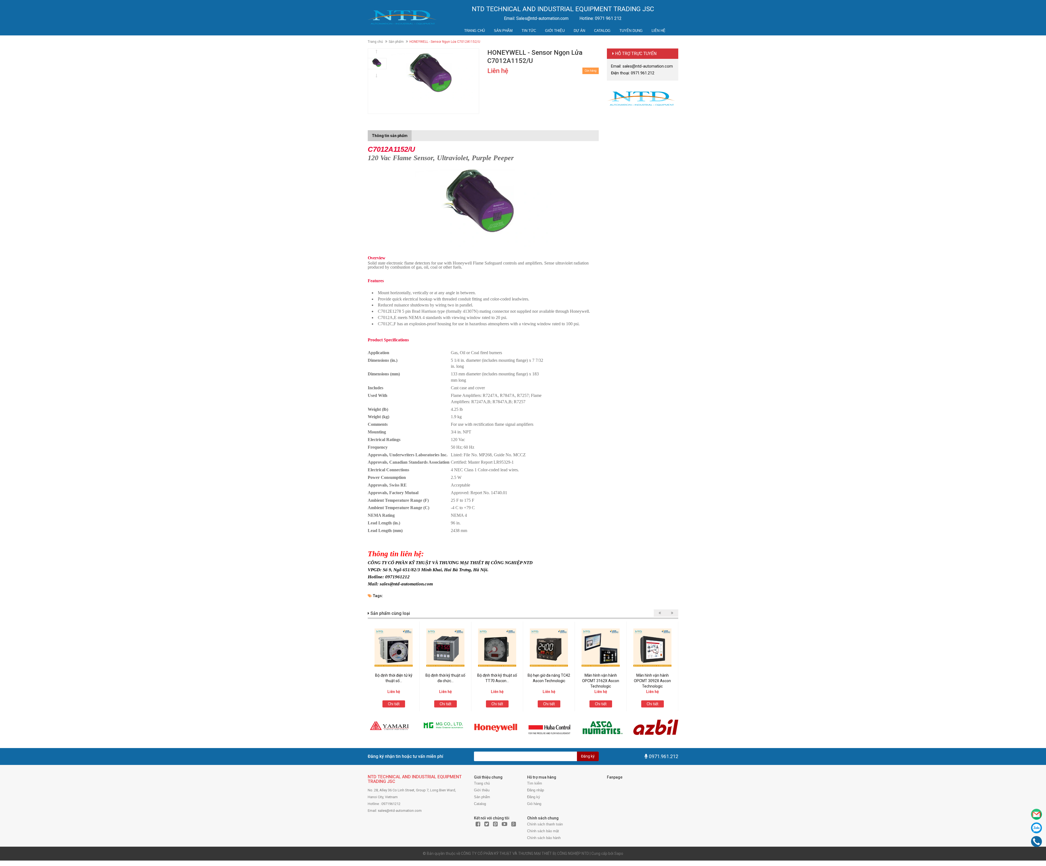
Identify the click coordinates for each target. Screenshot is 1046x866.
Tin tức (529, 31)
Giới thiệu (555, 31)
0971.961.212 (663, 756)
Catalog (602, 31)
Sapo (618, 853)
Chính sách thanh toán (545, 824)
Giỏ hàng (534, 804)
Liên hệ (658, 31)
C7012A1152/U (391, 149)
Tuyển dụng (631, 31)
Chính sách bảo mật (543, 831)
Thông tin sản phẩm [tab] (390, 135)
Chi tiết (394, 704)
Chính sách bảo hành (544, 838)
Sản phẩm (503, 31)
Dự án (579, 31)
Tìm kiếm (534, 783)
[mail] (1036, 814)
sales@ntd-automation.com (400, 811)
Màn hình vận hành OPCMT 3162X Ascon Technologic (600, 680)
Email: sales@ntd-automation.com (642, 66)
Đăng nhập (535, 790)
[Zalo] (1036, 827)
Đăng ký (588, 756)
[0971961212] (1036, 841)
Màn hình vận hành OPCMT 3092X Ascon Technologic (652, 680)
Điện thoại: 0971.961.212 (632, 73)
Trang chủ (474, 31)
